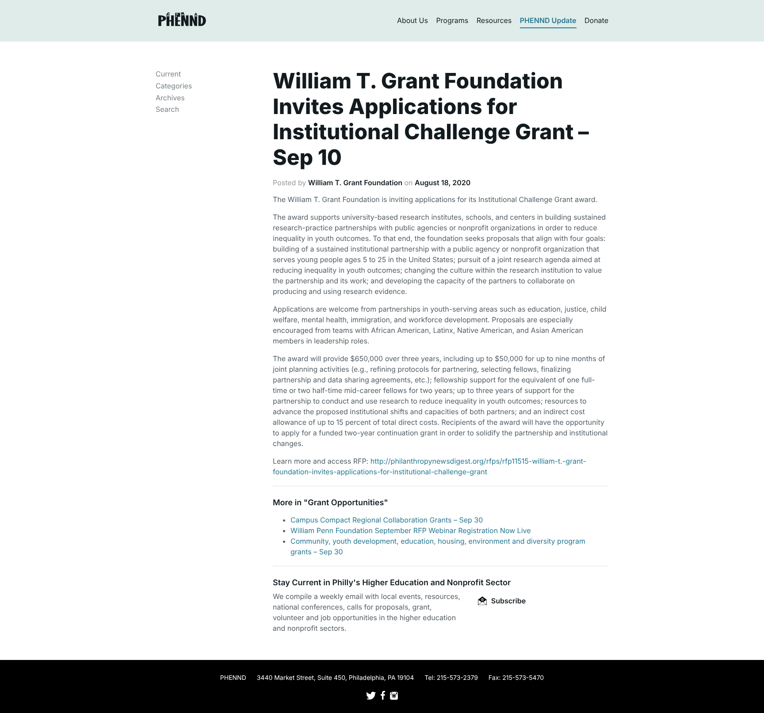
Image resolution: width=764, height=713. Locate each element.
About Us (412, 20)
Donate (596, 20)
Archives (170, 97)
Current (168, 73)
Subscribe (507, 600)
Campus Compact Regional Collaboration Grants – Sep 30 (386, 519)
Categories (174, 85)
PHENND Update (548, 20)
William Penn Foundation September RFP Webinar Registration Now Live (410, 530)
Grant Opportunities (346, 502)
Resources (494, 20)
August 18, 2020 (442, 182)
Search (167, 109)
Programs (452, 20)
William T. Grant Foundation (355, 182)
